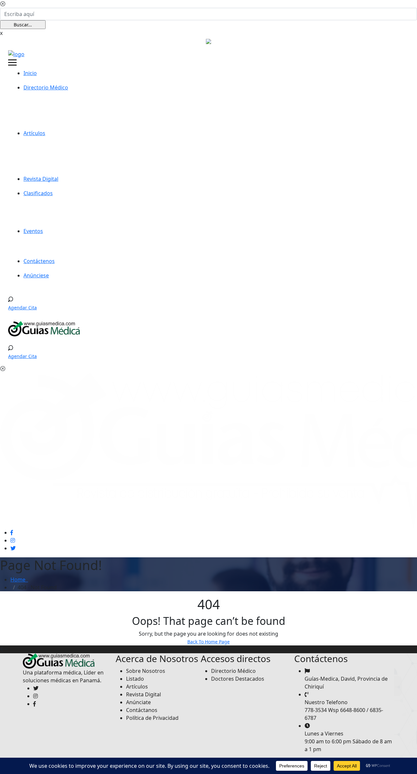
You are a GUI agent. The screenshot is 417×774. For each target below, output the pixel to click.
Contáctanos (141, 710)
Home (19, 579)
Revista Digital (40, 178)
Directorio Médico (45, 87)
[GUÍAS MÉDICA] (16, 53)
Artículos (34, 133)
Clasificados (38, 193)
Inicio (30, 73)
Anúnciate (138, 702)
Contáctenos (39, 261)
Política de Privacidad (152, 717)
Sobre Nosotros (145, 670)
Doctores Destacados (237, 678)
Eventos (33, 231)
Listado (135, 678)
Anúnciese (36, 275)
